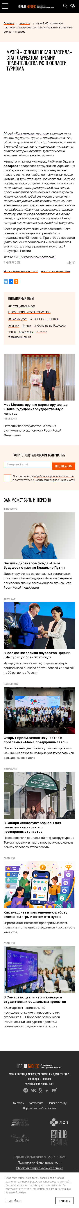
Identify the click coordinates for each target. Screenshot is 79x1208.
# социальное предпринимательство (29, 309)
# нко (12, 331)
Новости (24, 23)
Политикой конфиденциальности (55, 480)
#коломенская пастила (21, 271)
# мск (26, 326)
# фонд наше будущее (50, 325)
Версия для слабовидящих (39, 1108)
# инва (13, 326)
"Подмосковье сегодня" (37, 257)
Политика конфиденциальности (40, 1162)
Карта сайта (36, 1103)
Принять (64, 1201)
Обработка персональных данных (39, 1168)
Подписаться (63, 466)
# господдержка (44, 319)
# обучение (26, 331)
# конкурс (17, 319)
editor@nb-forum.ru (39, 1079)
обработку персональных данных (54, 476)
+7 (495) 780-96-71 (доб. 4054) (39, 1084)
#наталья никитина (55, 271)
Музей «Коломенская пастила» (26, 133)
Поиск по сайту (57, 1103)
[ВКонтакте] (11, 281)
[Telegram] (6, 281)
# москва (41, 331)
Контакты (18, 1103)
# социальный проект (19, 336)
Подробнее (13, 1201)
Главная (9, 23)
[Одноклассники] (16, 281)
